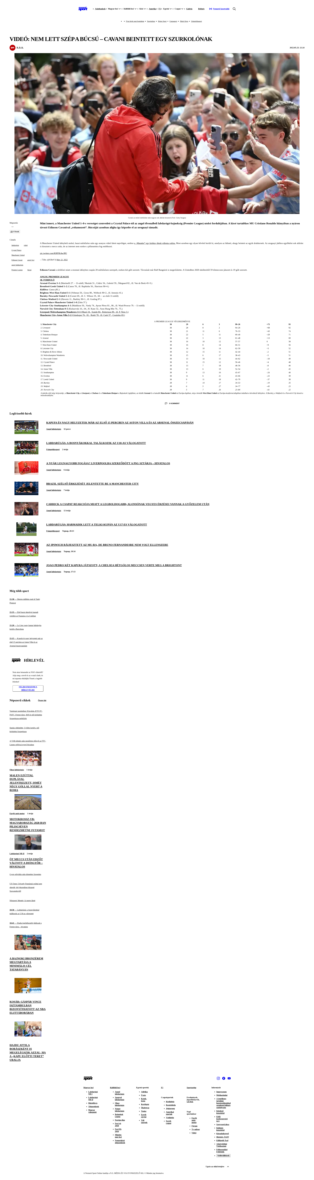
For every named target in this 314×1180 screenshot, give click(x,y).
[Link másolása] (12, 226)
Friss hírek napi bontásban (135, 21)
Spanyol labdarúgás (119, 1098)
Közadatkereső (222, 1134)
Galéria (189, 9)
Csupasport (173, 21)
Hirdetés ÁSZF (222, 1137)
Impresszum (221, 1092)
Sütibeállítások (223, 1156)
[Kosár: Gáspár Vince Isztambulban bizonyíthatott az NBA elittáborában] (27, 993)
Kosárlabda (171, 1105)
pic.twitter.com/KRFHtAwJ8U (53, 253)
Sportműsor (151, 21)
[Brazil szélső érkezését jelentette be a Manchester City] (26, 494)
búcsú (29, 270)
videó (26, 245)
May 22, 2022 (62, 260)
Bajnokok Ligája (119, 1115)
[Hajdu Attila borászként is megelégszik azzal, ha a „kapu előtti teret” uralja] (27, 1036)
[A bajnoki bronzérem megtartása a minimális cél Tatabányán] (27, 949)
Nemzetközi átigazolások (120, 1141)
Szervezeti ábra (222, 1124)
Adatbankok (100, 9)
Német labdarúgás (119, 1110)
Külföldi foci (115, 1088)
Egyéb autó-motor (17, 813)
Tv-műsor (196, 1129)
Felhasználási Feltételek (221, 1151)
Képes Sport (162, 21)
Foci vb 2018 (118, 1124)
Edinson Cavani (17, 260)
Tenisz (143, 1111)
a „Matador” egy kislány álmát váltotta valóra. (155, 243)
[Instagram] (218, 1078)
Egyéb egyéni (143, 1116)
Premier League (17, 270)
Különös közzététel (220, 1129)
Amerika (152, 9)
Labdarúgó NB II (17, 854)
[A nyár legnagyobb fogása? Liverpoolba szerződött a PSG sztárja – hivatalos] (26, 474)
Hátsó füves (184, 21)
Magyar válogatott (92, 1111)
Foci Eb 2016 (118, 1130)
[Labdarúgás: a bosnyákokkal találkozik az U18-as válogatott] (26, 454)
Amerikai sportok (170, 1113)
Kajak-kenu (144, 1100)
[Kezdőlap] (83, 9)
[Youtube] (229, 1078)
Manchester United (18, 255)
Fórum (194, 1126)
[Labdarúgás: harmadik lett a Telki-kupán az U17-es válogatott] (26, 535)
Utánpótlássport (196, 21)
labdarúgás (15, 245)
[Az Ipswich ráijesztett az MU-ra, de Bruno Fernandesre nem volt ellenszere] (26, 556)
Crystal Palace (16, 250)
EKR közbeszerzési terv (222, 1119)
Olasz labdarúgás (17, 770)
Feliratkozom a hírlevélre (28, 688)
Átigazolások (93, 1106)
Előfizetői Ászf (222, 1140)
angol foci (30, 260)
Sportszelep (191, 1088)
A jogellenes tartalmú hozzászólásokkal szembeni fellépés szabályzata (223, 1103)
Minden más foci (118, 1136)
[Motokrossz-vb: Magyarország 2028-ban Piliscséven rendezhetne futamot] (27, 809)
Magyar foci (88, 1088)
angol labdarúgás (17, 265)
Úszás (143, 1095)
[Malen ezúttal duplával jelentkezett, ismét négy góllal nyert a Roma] (27, 765)
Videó (194, 1133)
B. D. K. (20, 47)
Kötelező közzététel (220, 1112)
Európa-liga (120, 1120)
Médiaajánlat (221, 1095)
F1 (160, 9)
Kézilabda (170, 1102)
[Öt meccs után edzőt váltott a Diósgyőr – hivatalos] (27, 849)
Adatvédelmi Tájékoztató (221, 1145)
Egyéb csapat (168, 1122)
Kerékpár (145, 1104)
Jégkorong (170, 1108)
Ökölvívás (145, 1108)
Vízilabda (170, 1118)
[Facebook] (223, 1078)
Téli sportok (144, 1121)
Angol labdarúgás (53, 429)
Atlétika (144, 1092)
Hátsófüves (92, 1103)
